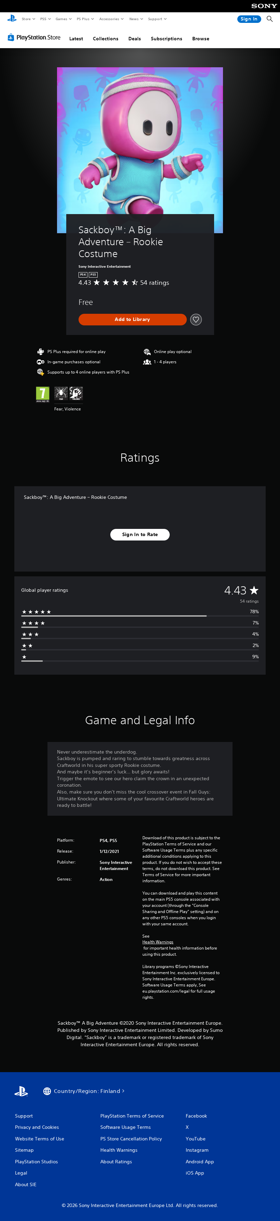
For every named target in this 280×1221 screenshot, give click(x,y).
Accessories (109, 18)
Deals (134, 39)
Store (26, 18)
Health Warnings (157, 942)
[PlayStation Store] (35, 37)
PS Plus (82, 18)
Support (155, 18)
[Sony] (264, 11)
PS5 (43, 18)
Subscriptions (166, 39)
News (134, 18)
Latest (76, 39)
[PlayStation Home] (12, 19)
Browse (200, 39)
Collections (105, 39)
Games (61, 18)
